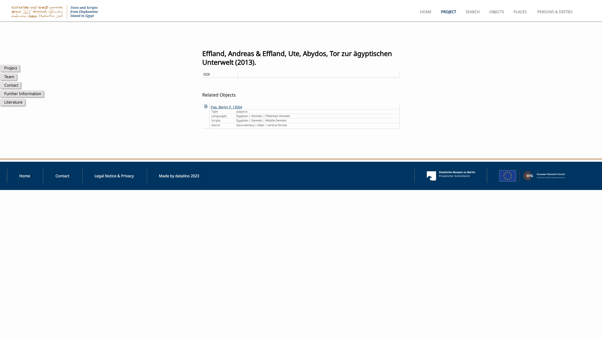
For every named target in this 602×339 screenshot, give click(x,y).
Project (10, 68)
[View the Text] (206, 106)
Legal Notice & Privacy (114, 175)
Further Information (22, 93)
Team (9, 76)
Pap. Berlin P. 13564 (226, 107)
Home (426, 11)
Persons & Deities (555, 11)
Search (473, 11)
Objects (496, 11)
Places (520, 11)
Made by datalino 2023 (179, 175)
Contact (11, 85)
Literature (13, 102)
